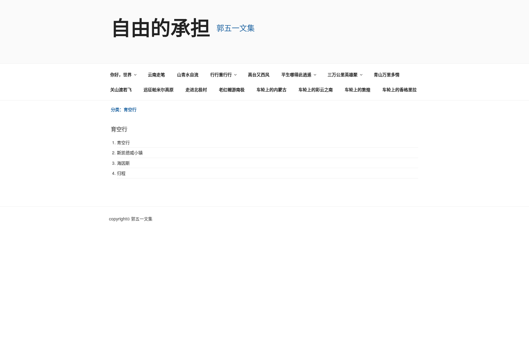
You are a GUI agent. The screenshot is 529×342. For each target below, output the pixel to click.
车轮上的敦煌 (357, 89)
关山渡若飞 (121, 89)
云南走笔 (156, 74)
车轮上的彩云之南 (315, 89)
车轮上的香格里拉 (399, 89)
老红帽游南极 (232, 89)
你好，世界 (121, 74)
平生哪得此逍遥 (296, 74)
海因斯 (123, 163)
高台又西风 (258, 74)
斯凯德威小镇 (130, 152)
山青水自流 (187, 74)
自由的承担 (160, 27)
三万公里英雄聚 (343, 74)
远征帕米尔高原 (159, 89)
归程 (121, 173)
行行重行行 (221, 74)
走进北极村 (196, 89)
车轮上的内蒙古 (272, 89)
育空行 (123, 142)
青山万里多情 (387, 74)
